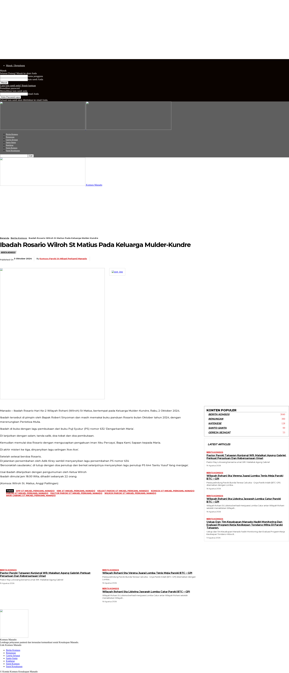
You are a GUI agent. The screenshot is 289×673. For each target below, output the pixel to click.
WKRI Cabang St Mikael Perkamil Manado (31, 495)
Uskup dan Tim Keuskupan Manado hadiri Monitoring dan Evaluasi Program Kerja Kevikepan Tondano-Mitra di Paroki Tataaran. (245, 524)
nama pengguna (35, 76)
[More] (185, 259)
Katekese (9, 145)
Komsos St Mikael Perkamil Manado (172, 491)
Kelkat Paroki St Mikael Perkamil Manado (123, 491)
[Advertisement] (144, 209)
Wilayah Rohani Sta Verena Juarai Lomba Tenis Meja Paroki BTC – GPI (245, 477)
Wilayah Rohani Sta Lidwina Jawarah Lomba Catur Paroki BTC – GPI (244, 500)
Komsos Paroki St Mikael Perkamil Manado (63, 258)
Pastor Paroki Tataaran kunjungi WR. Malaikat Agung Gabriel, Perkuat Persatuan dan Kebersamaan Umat (246, 457)
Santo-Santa (11, 142)
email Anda (33, 94)
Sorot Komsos (11, 148)
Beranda (4, 238)
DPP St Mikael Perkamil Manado (35, 491)
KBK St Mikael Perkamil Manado (76, 491)
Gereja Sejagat (12, 140)
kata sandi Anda (35, 79)
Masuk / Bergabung (15, 65)
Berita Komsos (12, 134)
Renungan (10, 137)
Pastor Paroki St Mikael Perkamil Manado (76, 493)
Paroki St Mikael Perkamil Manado (27, 493)
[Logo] (43, 129)
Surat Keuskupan (13, 150)
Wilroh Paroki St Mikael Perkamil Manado (130, 493)
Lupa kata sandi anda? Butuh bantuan (18, 85)
